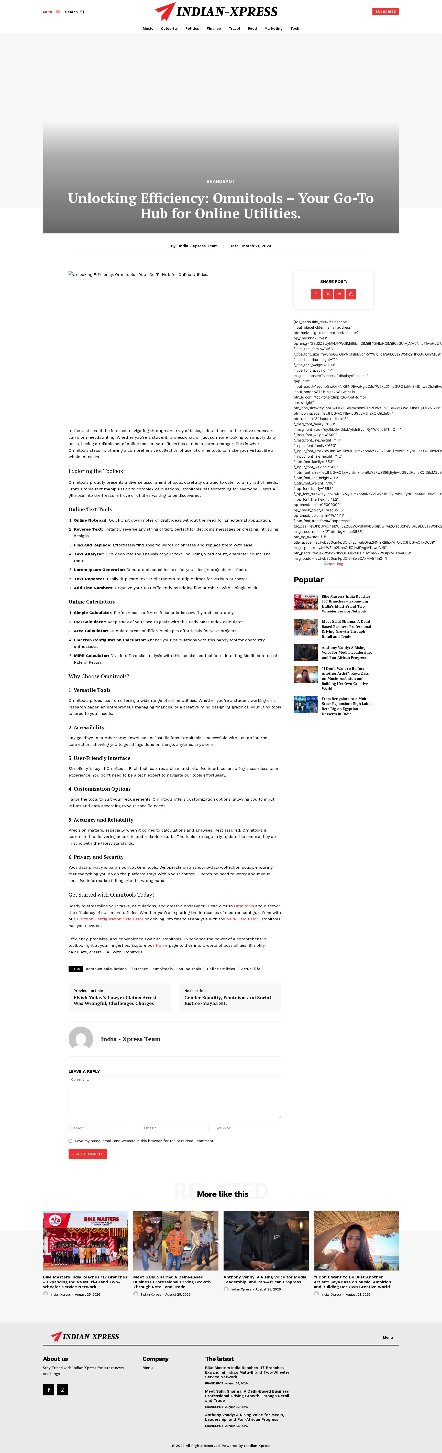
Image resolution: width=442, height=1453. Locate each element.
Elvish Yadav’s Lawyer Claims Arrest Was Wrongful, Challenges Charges (115, 1000)
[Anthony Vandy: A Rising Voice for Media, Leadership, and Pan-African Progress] (305, 652)
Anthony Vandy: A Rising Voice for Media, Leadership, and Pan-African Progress (347, 652)
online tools (190, 969)
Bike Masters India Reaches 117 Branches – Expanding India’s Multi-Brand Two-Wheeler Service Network (346, 604)
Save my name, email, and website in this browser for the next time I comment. (144, 1141)
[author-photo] (46, 1294)
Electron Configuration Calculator (110, 919)
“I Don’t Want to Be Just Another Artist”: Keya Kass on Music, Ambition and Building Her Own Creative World (345, 678)
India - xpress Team (198, 246)
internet (140, 969)
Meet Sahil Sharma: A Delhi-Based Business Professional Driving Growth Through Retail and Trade (346, 629)
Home (162, 945)
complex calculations (106, 969)
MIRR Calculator (242, 919)
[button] (75, 11)
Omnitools (244, 905)
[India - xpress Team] (81, 1039)
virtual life (250, 969)
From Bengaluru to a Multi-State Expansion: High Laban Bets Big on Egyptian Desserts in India (347, 706)
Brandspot (221, 181)
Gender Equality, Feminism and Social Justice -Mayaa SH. (227, 1000)
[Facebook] (316, 294)
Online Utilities (221, 969)
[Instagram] (62, 1389)
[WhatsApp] (351, 294)
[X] (328, 294)
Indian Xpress (61, 1294)
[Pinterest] (339, 294)
